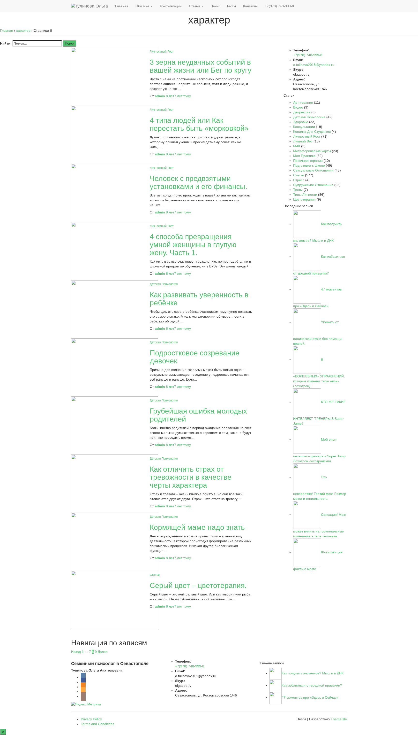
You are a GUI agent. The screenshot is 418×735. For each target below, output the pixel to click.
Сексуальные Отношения (313, 170)
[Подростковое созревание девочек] (114, 367)
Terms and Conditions (97, 724)
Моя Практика (304, 156)
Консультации (171, 6)
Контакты (250, 6)
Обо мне (142, 6)
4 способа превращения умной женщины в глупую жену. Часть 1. (193, 245)
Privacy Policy (91, 719)
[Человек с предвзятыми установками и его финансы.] (114, 193)
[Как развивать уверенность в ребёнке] (114, 309)
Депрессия (301, 112)
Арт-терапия (303, 102)
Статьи (195, 6)
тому (178, 96)
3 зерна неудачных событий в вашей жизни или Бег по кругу (200, 66)
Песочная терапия (308, 161)
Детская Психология (164, 284)
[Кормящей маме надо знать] (114, 542)
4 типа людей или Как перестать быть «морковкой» (199, 124)
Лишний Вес (303, 141)
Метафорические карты (312, 151)
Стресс (298, 180)
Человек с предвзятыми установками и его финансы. (198, 182)
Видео (298, 107)
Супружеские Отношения (313, 185)
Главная (121, 6)
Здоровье (300, 122)
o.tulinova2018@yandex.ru (313, 65)
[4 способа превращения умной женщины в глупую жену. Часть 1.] (114, 251)
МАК (296, 146)
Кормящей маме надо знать (197, 527)
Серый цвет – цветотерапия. (198, 585)
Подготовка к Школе (309, 165)
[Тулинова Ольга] (89, 6)
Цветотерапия (304, 199)
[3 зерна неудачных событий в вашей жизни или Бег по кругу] (114, 76)
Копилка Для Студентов (312, 131)
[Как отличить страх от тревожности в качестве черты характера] (114, 483)
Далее (103, 652)
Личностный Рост (162, 51)
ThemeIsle (339, 719)
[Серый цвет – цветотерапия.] (114, 600)
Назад (76, 652)
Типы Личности (305, 194)
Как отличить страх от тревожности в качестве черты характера (190, 477)
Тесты (231, 6)
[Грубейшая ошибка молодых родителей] (114, 425)
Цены (214, 6)
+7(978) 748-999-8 (279, 6)
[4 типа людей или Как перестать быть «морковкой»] (114, 135)
